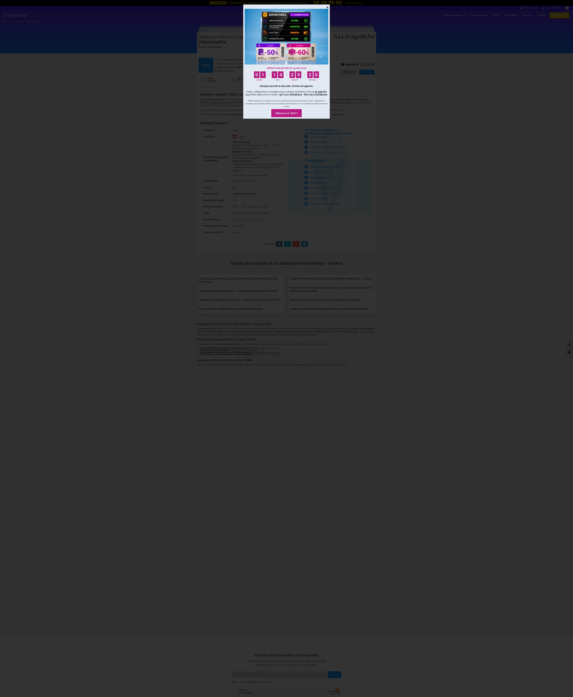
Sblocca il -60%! (286, 113)
